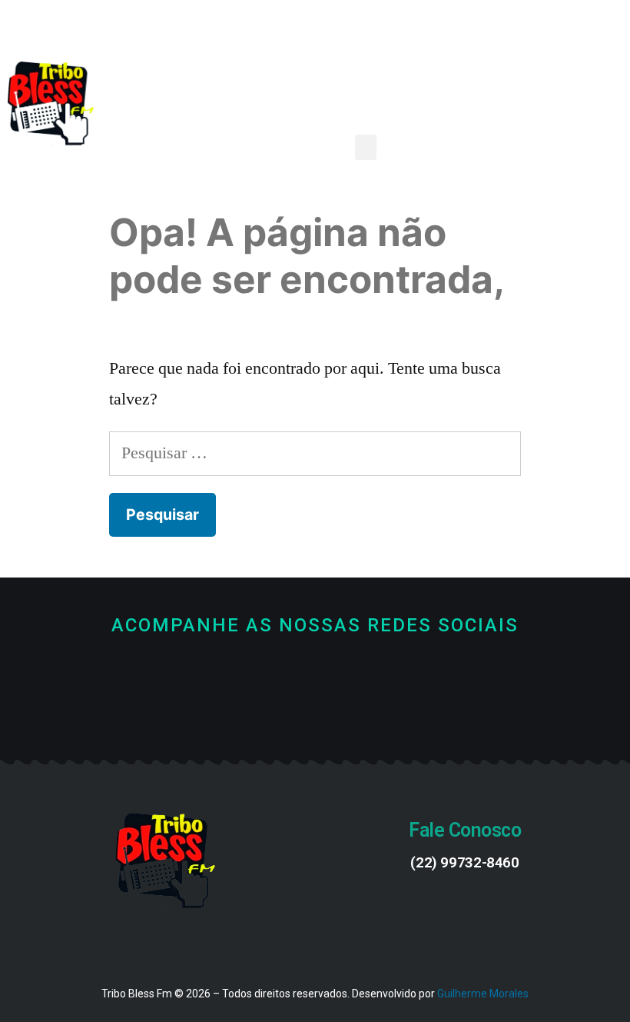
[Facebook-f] (264, 710)
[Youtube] (315, 710)
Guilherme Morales (483, 993)
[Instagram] (366, 710)
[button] (365, 147)
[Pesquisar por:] (315, 453)
